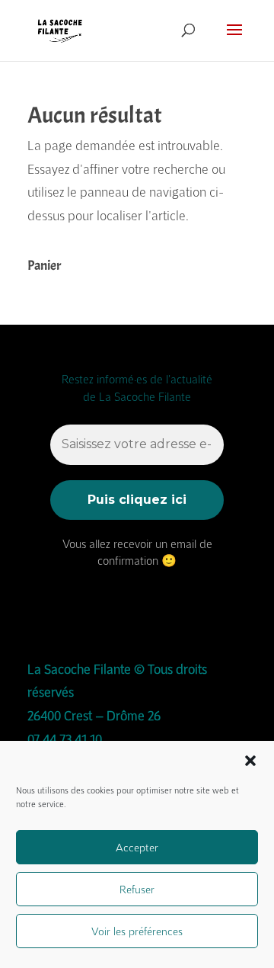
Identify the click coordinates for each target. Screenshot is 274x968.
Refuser (137, 889)
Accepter (137, 847)
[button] (250, 760)
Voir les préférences (137, 931)
